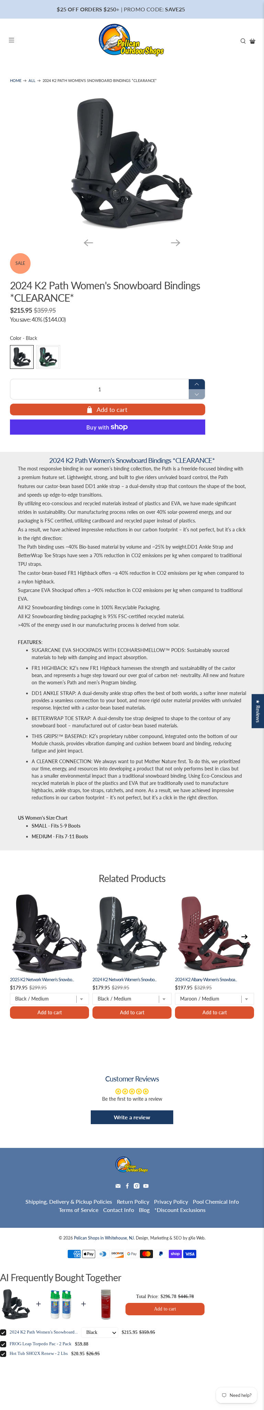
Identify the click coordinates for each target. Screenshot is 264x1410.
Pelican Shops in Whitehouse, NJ (104, 1237)
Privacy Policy (171, 1201)
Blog (144, 1209)
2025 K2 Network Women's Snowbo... (42, 979)
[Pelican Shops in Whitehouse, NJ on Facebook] (127, 1186)
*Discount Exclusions (180, 1209)
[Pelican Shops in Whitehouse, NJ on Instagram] (137, 1186)
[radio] (22, 357)
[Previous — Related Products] (19, 937)
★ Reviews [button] (258, 711)
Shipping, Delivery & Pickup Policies (68, 1201)
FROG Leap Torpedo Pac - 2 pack (41, 1343)
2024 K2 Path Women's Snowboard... (44, 1332)
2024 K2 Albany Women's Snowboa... (206, 979)
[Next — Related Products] (244, 937)
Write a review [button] (132, 1117)
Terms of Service (78, 1209)
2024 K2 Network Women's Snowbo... (124, 979)
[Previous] (88, 243)
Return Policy (133, 1201)
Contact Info (118, 1209)
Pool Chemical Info (216, 1201)
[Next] (175, 243)
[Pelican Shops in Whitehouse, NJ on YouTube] (146, 1186)
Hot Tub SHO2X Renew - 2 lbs (39, 1353)
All (32, 81)
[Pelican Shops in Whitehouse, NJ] (132, 41)
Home (15, 81)
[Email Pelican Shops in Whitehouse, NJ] (118, 1186)
